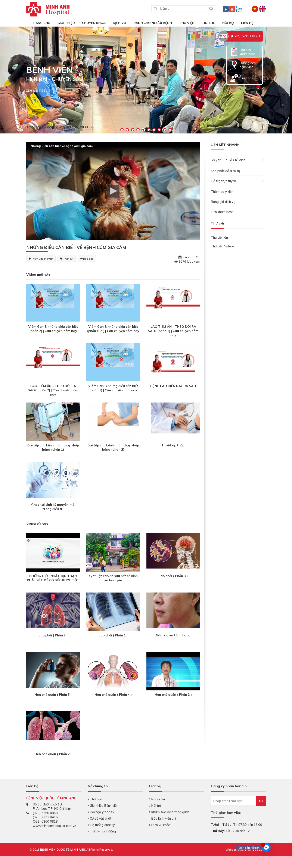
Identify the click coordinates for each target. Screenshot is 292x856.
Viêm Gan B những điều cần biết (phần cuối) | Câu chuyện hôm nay (113, 329)
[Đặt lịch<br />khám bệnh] (234, 51)
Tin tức (208, 23)
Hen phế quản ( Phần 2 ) (53, 754)
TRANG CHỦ (40, 23)
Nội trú (155, 806)
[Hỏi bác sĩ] (234, 78)
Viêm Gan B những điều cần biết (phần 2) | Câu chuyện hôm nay (53, 329)
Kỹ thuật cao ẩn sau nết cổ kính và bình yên (113, 578)
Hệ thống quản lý (102, 825)
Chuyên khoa (94, 23)
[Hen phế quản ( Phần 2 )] (53, 725)
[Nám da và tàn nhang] (173, 610)
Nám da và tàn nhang (173, 635)
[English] (262, 8)
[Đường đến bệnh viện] (234, 65)
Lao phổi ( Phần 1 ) (113, 635)
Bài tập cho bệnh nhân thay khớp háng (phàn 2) (113, 447)
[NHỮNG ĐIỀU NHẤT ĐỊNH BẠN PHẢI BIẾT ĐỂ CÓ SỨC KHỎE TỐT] (53, 553)
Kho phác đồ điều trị (225, 171)
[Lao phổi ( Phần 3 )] (173, 550)
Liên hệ (247, 23)
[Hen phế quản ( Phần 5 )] (53, 669)
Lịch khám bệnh (222, 212)
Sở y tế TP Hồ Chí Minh (228, 160)
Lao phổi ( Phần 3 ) (173, 576)
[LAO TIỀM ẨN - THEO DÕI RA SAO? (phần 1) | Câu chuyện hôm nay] (173, 302)
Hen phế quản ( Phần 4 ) (113, 695)
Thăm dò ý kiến (222, 192)
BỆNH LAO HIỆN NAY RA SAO (173, 386)
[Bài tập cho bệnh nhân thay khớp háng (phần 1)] (53, 429)
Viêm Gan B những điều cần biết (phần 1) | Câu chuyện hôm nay (113, 388)
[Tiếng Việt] (255, 8)
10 (170, 129)
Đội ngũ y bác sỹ (101, 812)
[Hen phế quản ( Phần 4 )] (113, 672)
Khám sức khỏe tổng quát (169, 812)
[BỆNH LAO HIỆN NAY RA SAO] (173, 363)
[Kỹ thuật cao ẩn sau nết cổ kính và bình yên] (113, 553)
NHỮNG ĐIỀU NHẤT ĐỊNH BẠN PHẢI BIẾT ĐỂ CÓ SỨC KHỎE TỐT (53, 578)
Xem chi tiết (36, 90)
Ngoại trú (157, 799)
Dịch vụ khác (160, 825)
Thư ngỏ (95, 799)
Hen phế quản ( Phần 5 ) (53, 695)
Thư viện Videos (222, 246)
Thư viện (187, 23)
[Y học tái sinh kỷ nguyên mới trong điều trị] (53, 479)
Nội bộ (228, 23)
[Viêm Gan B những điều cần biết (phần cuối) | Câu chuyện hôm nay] (113, 302)
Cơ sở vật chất (100, 818)
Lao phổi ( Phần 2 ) (53, 635)
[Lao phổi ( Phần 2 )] (53, 610)
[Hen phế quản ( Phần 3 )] (173, 672)
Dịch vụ (119, 23)
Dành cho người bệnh (152, 23)
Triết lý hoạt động (102, 831)
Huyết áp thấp (173, 445)
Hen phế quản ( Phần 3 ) (173, 695)
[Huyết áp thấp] (173, 419)
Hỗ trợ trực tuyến (223, 181)
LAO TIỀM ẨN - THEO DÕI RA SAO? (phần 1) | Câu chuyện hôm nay (173, 331)
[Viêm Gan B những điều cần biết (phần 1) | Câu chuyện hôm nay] (113, 362)
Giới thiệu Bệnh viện (103, 806)
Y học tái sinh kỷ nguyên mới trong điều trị (53, 507)
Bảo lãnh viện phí (163, 818)
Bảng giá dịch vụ (223, 202)
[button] (113, 191)
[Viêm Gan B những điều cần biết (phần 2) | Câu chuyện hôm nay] (53, 302)
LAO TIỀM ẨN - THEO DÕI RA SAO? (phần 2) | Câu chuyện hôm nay (53, 390)
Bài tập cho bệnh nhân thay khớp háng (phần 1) (53, 447)
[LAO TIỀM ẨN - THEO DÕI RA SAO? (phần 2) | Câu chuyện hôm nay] (53, 362)
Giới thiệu (66, 23)
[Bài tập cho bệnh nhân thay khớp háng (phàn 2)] (113, 420)
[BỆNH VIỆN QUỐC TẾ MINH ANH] (48, 9)
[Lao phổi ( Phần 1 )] (113, 612)
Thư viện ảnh (220, 237)
